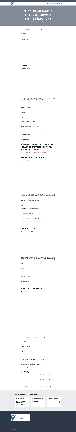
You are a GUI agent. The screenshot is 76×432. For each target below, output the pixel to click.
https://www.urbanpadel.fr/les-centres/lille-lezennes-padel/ (33, 210)
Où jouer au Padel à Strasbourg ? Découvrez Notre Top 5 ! (29, 386)
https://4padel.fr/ (27, 354)
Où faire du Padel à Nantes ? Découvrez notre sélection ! (48, 386)
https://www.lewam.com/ (28, 115)
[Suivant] (59, 402)
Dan (35, 21)
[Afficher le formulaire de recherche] (64, 3)
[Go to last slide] (16, 402)
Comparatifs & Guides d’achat (56, 3)
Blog (48, 3)
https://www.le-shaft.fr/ (28, 276)
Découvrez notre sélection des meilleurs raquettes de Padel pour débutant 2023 (37, 147)
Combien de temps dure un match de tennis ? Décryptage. (37, 400)
